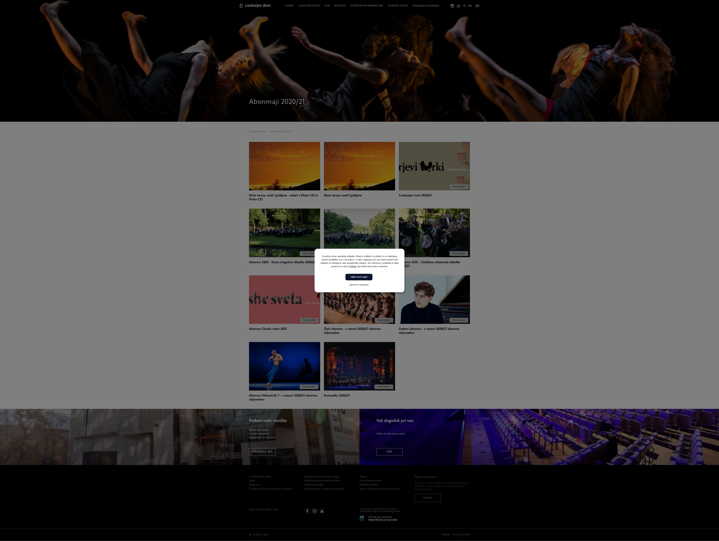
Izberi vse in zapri (359, 277)
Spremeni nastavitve (359, 285)
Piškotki (352, 266)
